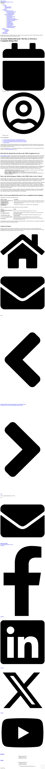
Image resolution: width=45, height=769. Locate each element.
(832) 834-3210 (5, 497)
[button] (22, 293)
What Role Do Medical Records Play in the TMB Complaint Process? (14, 139)
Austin (1, 760)
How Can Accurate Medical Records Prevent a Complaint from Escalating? (15, 141)
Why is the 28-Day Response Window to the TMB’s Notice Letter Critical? (15, 140)
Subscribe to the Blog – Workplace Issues (11, 766)
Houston (2, 754)
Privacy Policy (38, 766)
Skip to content (3, 0)
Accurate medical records (4, 155)
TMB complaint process (10, 149)
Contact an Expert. (6, 142)
